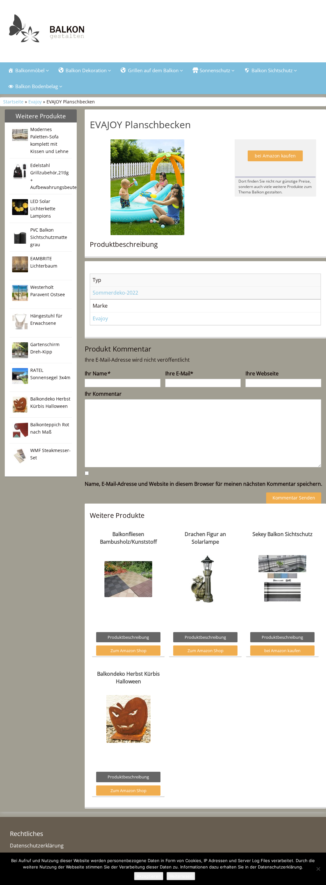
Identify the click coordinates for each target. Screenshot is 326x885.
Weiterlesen (181, 876)
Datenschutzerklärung (37, 845)
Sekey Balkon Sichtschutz (282, 534)
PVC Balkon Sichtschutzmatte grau (48, 237)
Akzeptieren (149, 876)
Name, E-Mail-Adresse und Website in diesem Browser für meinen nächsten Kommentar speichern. (203, 483)
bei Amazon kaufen (275, 156)
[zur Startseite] (71, 30)
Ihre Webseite (262, 373)
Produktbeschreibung (128, 637)
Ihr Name (97, 373)
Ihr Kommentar (103, 393)
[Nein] (318, 869)
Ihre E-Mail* (179, 373)
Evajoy (35, 102)
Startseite (13, 102)
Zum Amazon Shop (128, 650)
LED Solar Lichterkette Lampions (42, 208)
